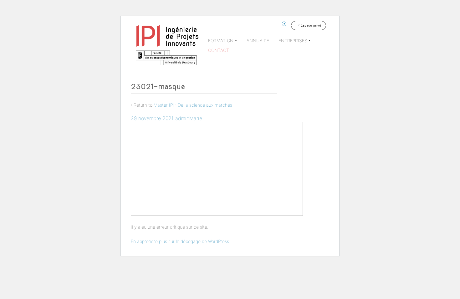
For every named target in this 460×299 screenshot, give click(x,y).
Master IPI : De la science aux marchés (193, 105)
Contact (218, 50)
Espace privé (310, 25)
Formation (220, 40)
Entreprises (293, 40)
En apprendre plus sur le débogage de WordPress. (180, 241)
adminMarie (188, 118)
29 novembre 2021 (152, 118)
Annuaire (258, 40)
